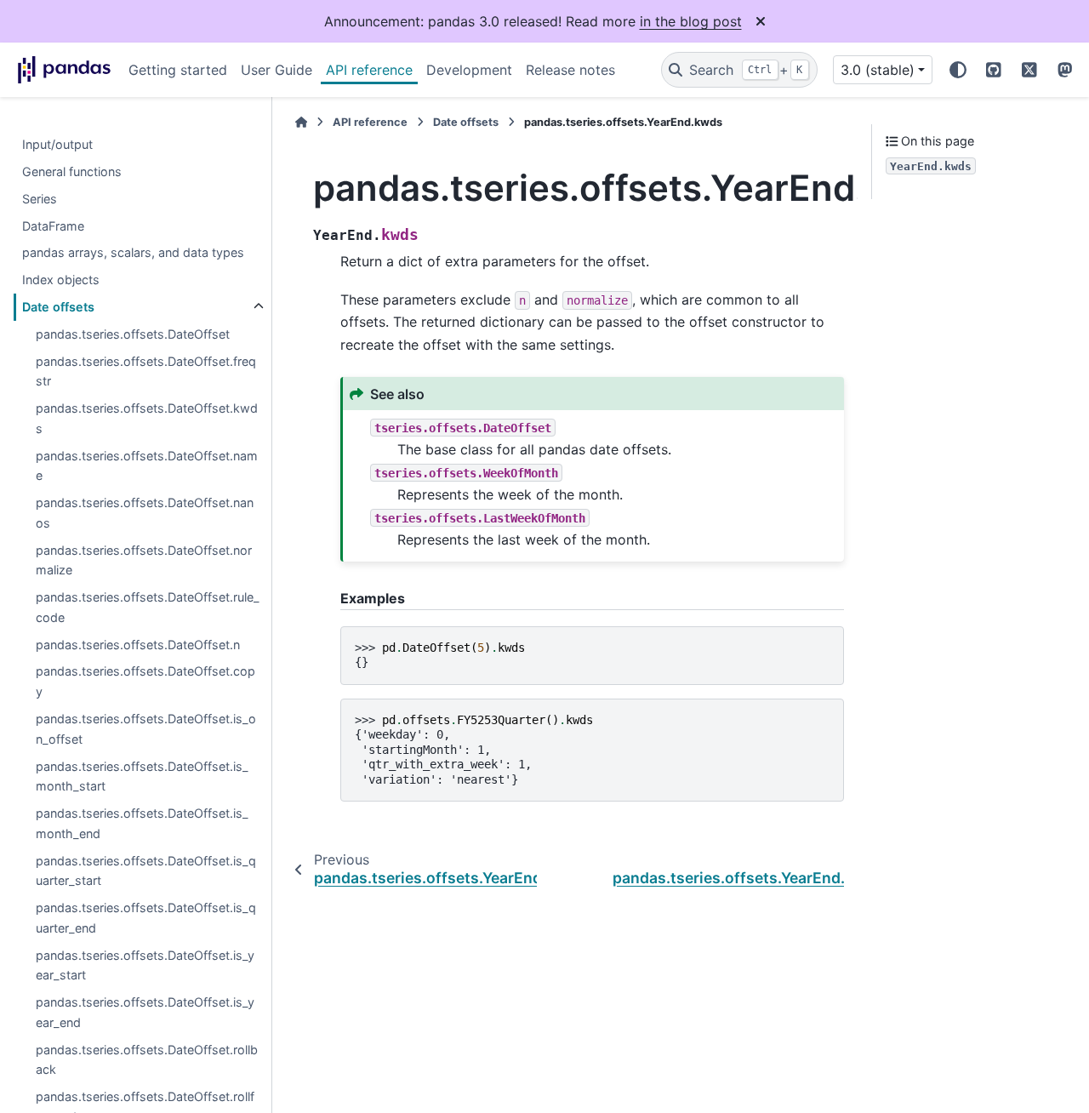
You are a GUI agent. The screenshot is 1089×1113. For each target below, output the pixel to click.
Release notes (570, 69)
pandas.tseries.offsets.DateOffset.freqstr (146, 371)
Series (39, 198)
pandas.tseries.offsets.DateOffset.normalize (144, 560)
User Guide (276, 69)
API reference (369, 69)
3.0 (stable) (878, 69)
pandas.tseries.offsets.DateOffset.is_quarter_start (146, 870)
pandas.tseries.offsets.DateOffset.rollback (147, 1059)
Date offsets (58, 307)
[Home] (301, 122)
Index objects (61, 279)
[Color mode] (958, 69)
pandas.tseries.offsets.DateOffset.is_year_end (145, 1012)
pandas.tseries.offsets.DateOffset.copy (145, 681)
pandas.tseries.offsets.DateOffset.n (138, 644)
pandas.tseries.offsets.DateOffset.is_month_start (142, 776)
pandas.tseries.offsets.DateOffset (133, 334)
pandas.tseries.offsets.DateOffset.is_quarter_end (146, 917)
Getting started (177, 69)
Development (469, 69)
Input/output (57, 144)
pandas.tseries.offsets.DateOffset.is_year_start (145, 965)
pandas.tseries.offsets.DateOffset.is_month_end (142, 823)
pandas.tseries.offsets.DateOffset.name (147, 465)
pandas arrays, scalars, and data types (133, 252)
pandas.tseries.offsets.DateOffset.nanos (145, 512)
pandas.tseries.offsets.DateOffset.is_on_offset (146, 728)
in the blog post (691, 21)
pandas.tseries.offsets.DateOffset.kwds (147, 418)
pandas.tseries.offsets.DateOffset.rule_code (147, 607)
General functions (72, 171)
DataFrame (53, 226)
